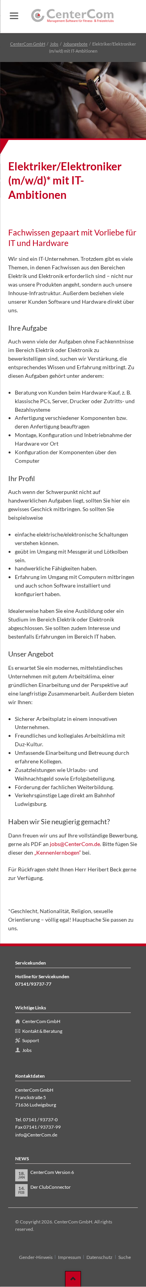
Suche (124, 1257)
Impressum (69, 1257)
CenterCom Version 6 (52, 1172)
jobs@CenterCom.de (75, 844)
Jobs (54, 43)
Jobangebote (75, 43)
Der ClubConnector (50, 1187)
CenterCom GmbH (27, 43)
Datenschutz (99, 1257)
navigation (14, 15)
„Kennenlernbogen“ (57, 852)
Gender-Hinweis (36, 1257)
